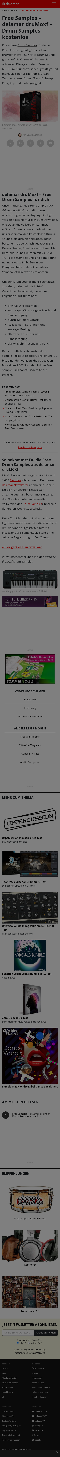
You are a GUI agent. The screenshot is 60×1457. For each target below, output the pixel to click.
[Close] (54, 712)
